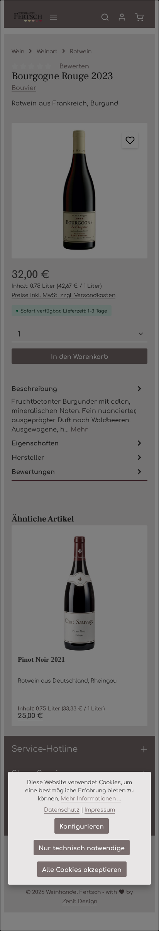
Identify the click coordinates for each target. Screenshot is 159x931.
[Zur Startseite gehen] (28, 17)
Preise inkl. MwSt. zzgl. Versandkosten (63, 294)
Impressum (100, 809)
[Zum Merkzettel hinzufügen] (130, 140)
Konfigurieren (81, 826)
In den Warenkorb (79, 356)
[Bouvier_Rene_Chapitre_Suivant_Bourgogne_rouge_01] (79, 191)
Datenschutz (62, 809)
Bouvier (24, 87)
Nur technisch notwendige (82, 847)
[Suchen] (105, 17)
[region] (79, 191)
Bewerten (74, 65)
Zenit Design (79, 900)
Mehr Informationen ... (91, 798)
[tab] (78, 408)
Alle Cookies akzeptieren (82, 869)
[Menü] (53, 17)
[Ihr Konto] (122, 17)
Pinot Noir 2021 (41, 659)
